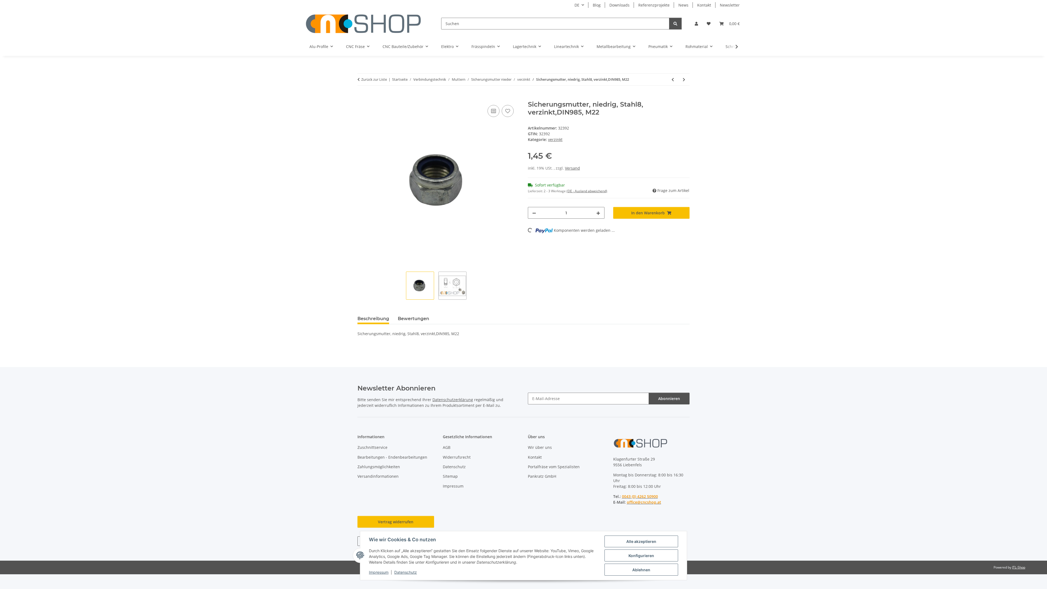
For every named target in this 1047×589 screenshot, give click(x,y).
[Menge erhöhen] (598, 212)
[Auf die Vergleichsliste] (494, 111)
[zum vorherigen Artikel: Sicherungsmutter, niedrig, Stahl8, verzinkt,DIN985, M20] (672, 79)
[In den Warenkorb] (361, 98)
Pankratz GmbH (542, 476)
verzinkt (555, 139)
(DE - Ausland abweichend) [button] (587, 191)
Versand (572, 168)
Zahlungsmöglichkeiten (378, 466)
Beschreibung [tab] (373, 318)
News (683, 5)
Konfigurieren (641, 555)
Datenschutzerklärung (452, 399)
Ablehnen (641, 569)
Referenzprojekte (654, 5)
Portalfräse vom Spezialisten (554, 466)
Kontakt (704, 5)
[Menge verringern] (534, 212)
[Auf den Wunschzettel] (508, 111)
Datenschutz (405, 572)
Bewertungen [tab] (413, 318)
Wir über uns (540, 447)
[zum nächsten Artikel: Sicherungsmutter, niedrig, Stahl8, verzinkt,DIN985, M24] (684, 79)
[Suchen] (675, 23)
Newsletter (730, 5)
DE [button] (576, 5)
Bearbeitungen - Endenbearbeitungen (392, 457)
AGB (446, 447)
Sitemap (450, 476)
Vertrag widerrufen (395, 521)
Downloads (619, 5)
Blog (597, 5)
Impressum (379, 572)
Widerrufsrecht (457, 457)
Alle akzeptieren (641, 541)
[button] (696, 23)
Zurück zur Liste (374, 79)
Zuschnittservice (372, 447)
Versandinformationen (378, 476)
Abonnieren (669, 398)
